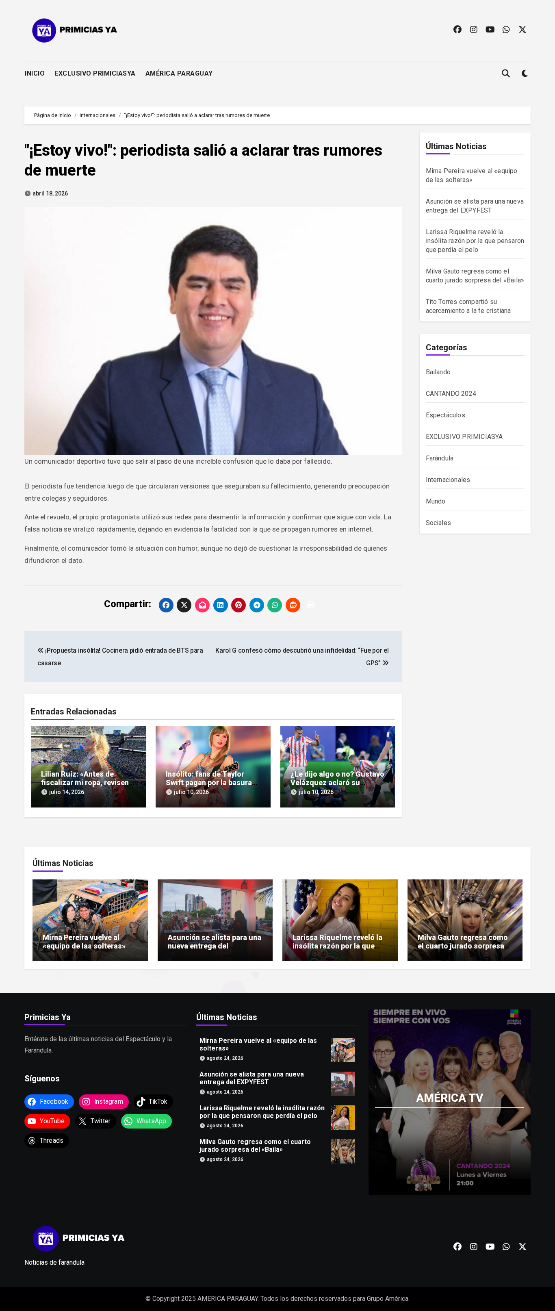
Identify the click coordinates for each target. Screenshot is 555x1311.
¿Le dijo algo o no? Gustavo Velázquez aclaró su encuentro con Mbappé (337, 783)
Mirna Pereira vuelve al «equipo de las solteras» (84, 942)
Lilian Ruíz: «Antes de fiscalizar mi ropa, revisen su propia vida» (85, 783)
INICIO (35, 73)
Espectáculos (445, 415)
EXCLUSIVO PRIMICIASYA (95, 73)
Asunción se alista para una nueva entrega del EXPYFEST (214, 946)
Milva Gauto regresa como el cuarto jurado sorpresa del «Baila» (463, 946)
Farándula (440, 458)
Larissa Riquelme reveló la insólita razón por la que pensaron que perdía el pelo (475, 241)
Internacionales (448, 480)
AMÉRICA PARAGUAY (179, 73)
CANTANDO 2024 (451, 393)
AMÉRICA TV (449, 1098)
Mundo (436, 501)
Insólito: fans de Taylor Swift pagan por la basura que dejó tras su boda (209, 783)
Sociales (438, 523)
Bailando (438, 372)
